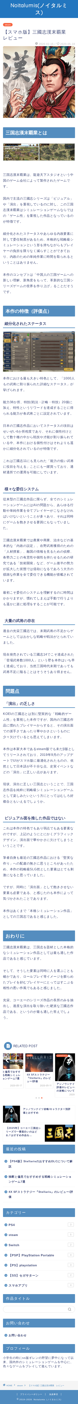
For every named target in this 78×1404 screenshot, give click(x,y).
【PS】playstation (40, 1265)
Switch (40, 1245)
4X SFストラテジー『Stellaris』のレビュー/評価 (41, 1194)
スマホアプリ (40, 1285)
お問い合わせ (18, 1335)
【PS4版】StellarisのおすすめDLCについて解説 (41, 1164)
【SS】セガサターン (40, 1275)
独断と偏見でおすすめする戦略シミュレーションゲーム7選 (40, 1179)
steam (8, 25)
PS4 (40, 1225)
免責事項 (53, 1394)
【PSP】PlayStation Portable (40, 1255)
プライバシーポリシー (31, 1394)
